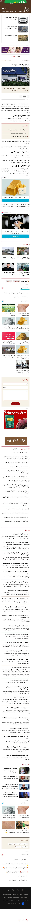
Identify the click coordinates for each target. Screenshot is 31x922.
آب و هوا (10, 897)
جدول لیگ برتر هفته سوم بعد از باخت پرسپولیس (16, 521)
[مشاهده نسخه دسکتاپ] (6, 8)
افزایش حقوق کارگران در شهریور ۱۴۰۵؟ (9, 273)
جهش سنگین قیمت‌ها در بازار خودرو (18, 136)
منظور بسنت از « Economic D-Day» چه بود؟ (16, 607)
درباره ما (26, 894)
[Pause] (4, 228)
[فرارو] (26, 10)
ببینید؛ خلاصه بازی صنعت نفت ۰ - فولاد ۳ (16, 509)
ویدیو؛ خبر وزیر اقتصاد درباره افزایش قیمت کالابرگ (23, 258)
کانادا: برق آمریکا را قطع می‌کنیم (20, 453)
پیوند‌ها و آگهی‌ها (7, 894)
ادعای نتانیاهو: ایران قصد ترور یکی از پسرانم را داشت (15, 599)
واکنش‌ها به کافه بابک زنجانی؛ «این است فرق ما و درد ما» (16, 738)
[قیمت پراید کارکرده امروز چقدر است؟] (8, 251)
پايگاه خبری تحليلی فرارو (13, 901)
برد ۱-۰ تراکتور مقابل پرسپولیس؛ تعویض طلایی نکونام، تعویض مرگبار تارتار (15, 616)
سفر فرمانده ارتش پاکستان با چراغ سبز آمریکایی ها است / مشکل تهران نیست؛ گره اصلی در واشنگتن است (16, 671)
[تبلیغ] (15, 3)
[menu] (3, 8)
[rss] (22, 890)
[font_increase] (28, 96)
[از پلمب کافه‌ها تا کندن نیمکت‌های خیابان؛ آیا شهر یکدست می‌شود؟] (24, 779)
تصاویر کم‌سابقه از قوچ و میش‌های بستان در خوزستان (11, 27)
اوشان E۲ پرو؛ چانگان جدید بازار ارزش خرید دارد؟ (10, 18)
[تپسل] (3, 177)
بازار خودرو (9, 281)
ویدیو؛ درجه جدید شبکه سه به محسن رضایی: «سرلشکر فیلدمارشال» (17, 688)
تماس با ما (19, 894)
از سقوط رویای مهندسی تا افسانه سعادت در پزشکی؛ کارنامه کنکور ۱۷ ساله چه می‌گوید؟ (10, 770)
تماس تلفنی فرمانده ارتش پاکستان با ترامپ (17, 755)
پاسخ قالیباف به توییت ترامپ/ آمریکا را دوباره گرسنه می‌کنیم (15, 719)
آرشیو (14, 894)
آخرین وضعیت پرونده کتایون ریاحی (19, 467)
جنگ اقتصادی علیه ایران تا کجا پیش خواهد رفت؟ (15, 699)
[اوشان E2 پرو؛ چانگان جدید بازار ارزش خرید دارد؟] (23, 20)
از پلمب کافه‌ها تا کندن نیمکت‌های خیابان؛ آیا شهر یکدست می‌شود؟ (10, 777)
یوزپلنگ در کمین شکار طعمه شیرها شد (11, 36)
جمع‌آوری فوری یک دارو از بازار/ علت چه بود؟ (17, 659)
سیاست (20, 11)
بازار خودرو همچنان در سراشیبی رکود (18, 133)
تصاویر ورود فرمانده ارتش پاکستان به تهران (17, 747)
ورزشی (16, 11)
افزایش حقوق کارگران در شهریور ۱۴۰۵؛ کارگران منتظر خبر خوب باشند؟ (23, 274)
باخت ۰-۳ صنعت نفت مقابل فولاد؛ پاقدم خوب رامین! (15, 513)
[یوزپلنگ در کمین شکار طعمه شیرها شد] (23, 38)
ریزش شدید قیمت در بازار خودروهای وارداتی (17, 130)
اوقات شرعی (16, 897)
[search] (9, 8)
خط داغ (27, 530)
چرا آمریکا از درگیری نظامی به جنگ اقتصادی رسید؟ (15, 517)
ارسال (15, 404)
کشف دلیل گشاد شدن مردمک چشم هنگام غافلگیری (15, 477)
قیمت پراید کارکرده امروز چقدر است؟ (8, 258)
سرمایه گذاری (15, 200)
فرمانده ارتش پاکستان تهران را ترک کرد (17, 481)
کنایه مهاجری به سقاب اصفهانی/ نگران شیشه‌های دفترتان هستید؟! (16, 554)
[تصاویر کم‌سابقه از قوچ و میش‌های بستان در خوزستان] (23, 29)
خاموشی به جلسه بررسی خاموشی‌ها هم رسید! (17, 643)
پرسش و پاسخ (24, 897)
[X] (18, 890)
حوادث (11, 11)
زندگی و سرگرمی (5, 11)
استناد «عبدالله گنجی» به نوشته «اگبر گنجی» (17, 651)
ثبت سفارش (16, 236)
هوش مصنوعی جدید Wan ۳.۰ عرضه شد (18, 590)
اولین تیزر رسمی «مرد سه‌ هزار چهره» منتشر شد (16, 634)
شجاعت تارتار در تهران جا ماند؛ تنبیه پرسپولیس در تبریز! (16, 573)
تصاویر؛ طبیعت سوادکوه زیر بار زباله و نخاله (17, 708)
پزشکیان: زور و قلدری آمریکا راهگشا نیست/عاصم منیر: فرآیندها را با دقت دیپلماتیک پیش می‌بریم (15, 486)
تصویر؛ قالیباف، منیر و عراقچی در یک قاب (18, 626)
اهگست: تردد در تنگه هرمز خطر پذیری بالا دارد (16, 463)
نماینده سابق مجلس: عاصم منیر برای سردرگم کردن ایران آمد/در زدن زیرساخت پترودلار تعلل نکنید (16, 458)
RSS (5, 897)
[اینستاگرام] (13, 890)
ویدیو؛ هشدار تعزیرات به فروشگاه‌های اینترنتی (17, 582)
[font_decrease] (20, 96)
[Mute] (6, 228)
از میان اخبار (26, 244)
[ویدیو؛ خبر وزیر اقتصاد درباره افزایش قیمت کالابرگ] (22, 251)
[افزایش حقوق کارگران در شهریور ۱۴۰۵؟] (8, 267)
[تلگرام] (9, 890)
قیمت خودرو (16, 281)
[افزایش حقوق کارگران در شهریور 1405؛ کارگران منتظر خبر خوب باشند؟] (22, 267)
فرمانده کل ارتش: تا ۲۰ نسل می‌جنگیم (19, 728)
